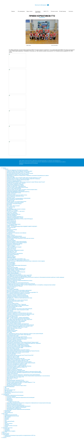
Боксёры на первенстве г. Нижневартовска (16, 186)
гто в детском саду (11, 206)
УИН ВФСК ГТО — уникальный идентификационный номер (19, 297)
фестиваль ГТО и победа (12, 210)
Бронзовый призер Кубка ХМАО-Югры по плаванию (18, 172)
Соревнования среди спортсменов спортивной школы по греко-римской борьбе (24, 372)
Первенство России (11, 193)
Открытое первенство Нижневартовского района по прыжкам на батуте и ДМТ (24, 371)
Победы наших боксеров (12, 373)
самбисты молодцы (11, 245)
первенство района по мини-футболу (15, 253)
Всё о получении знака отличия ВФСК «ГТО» (16, 258)
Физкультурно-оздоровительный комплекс (14, 392)
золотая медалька (11, 262)
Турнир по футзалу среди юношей (14, 328)
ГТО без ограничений (11, 221)
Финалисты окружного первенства (14, 369)
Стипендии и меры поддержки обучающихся (16, 407)
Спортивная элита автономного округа (15, 301)
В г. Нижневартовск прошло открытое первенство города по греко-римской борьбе (25, 333)
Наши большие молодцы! (12, 378)
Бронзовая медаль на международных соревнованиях (18, 198)
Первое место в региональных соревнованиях (17, 336)
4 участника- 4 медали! (12, 212)
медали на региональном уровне (14, 279)
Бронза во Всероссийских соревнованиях (16, 321)
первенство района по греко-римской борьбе (16, 241)
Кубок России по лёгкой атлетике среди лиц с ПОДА (18, 315)
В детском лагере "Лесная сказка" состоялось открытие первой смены (22, 189)
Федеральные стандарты (10, 431)
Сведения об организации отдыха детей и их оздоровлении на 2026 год (20, 435)
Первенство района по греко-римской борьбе (17, 339)
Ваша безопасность (9, 412)
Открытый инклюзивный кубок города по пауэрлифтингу (19, 346)
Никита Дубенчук (10, 176)
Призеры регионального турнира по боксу (16, 370)
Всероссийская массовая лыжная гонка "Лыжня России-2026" (20, 355)
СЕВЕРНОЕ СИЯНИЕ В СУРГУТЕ (13, 214)
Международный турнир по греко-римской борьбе (18, 174)
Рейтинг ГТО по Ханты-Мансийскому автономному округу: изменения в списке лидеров (26, 261)
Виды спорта (29, 11)
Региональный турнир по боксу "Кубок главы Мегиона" (19, 334)
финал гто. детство (11, 235)
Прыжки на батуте (8, 423)
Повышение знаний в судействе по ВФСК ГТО (17, 367)
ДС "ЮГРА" (7, 388)
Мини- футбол (8, 417)
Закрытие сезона (10, 255)
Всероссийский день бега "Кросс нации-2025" (16, 320)
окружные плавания (11, 256)
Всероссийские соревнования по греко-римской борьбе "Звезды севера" (22, 342)
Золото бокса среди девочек (13, 348)
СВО (5, 387)
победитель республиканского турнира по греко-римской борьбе (21, 283)
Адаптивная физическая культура (12, 415)
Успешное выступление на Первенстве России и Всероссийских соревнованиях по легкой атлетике (28, 375)
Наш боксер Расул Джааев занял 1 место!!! (16, 183)
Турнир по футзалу (11, 329)
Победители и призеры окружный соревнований (17, 295)
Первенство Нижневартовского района (15, 185)
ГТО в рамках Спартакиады (13, 289)
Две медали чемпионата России (14, 384)
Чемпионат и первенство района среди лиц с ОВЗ (17, 360)
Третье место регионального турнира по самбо (17, 363)
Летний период (62, 11)
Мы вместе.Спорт (10, 200)
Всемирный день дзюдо (12, 330)
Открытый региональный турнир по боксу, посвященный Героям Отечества (23, 350)
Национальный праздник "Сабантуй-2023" (16, 190)
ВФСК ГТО (46, 11)
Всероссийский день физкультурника (15, 199)
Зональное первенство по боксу (14, 353)
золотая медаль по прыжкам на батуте (15, 202)
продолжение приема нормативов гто (15, 216)
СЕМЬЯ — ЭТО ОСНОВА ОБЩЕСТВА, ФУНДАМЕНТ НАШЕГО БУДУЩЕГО (22, 226)
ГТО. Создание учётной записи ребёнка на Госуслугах (18, 293)
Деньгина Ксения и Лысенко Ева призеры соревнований (19, 290)
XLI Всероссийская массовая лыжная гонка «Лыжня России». (20, 173)
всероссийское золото (12, 252)
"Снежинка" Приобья (11, 223)
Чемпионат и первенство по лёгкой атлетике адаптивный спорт (20, 314)
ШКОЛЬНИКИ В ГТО (11, 219)
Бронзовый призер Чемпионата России (15, 380)
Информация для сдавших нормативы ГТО (16, 268)
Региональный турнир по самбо (13, 311)
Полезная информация (9, 386)
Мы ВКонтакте (8, 393)
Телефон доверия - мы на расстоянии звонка (16, 201)
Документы (9, 398)
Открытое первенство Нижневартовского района (17, 170)
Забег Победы (10, 310)
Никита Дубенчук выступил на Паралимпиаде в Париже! (19, 276)
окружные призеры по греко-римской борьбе (17, 242)
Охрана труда (7, 411)
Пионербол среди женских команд (14, 341)
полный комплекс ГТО (12, 225)
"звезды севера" (10, 288)
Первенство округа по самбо (13, 356)
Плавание (7, 424)
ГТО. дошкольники (11, 231)
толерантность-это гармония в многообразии (16, 232)
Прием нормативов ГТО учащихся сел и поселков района (19, 361)
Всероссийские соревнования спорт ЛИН (16, 358)
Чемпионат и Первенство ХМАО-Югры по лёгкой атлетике (19, 337)
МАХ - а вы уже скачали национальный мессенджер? (18, 318)
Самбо (6, 422)
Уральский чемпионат (11, 222)
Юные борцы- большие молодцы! (14, 203)
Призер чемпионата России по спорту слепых (16, 385)
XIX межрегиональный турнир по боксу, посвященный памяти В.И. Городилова (24, 343)
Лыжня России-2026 (11, 354)
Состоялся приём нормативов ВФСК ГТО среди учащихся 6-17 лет (21, 382)
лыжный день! (10, 230)
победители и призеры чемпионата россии (16, 271)
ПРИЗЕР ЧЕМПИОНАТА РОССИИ (14, 192)
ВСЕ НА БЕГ (9, 204)
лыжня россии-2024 (11, 227)
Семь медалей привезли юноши (14, 322)
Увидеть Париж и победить (13, 272)
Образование (10, 399)
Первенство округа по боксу (13, 357)
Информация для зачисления (11, 414)
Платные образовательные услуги (14, 404)
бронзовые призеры (11, 240)
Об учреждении (21, 11)
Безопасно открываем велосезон (14, 180)
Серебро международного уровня (14, 383)
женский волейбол (11, 264)
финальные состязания (12, 229)
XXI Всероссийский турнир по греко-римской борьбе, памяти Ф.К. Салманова (23, 178)
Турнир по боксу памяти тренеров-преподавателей (18, 323)
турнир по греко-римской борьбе (14, 188)
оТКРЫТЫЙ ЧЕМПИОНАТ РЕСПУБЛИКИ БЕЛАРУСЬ (18, 191)
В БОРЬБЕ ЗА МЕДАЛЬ (12, 215)
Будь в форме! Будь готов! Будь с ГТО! (15, 376)
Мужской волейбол (11, 263)
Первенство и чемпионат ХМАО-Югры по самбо (17, 327)
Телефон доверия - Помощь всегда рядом (16, 269)
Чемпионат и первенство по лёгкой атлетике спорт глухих (19, 313)
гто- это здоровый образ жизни (13, 224)
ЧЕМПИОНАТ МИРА (11, 257)
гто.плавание (9, 208)
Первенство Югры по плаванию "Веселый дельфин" (18, 179)
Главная (13, 11)
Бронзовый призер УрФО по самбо (14, 306)
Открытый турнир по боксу (12, 303)
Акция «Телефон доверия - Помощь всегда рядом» (18, 317)
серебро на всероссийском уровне (14, 236)
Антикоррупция (8, 410)
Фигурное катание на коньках (11, 425)
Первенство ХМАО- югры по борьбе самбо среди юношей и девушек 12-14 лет (24, 177)
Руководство (10, 400)
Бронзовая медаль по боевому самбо (15, 347)
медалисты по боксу (11, 287)
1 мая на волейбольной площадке (14, 247)
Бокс (6, 420)
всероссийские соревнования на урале (15, 250)
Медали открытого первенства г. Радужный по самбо (18, 359)
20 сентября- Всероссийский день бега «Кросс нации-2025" (19, 319)
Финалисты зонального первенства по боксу (16, 294)
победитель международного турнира (15, 217)
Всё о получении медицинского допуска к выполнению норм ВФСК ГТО (22, 292)
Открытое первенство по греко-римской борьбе (17, 300)
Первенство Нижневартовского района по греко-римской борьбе (21, 362)
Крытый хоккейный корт (10, 389)
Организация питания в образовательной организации (18, 409)
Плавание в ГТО (10, 266)
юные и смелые (10, 239)
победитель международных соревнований (16, 237)
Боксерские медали (11, 307)
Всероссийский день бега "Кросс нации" (15, 278)
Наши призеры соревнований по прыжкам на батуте (18, 349)
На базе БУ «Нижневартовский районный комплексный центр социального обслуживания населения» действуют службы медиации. (35, 277)
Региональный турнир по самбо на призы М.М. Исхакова (19, 366)
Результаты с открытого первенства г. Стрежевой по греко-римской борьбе (23, 374)
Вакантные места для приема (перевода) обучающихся (18, 406)
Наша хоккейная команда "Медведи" (15, 285)
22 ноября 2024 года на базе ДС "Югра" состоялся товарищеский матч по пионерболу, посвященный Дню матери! (31, 284)
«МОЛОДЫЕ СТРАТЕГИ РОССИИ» (14, 274)
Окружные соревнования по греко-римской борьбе (18, 291)
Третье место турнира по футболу (14, 340)
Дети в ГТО (9, 379)
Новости (6, 169)
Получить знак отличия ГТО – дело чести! (16, 211)
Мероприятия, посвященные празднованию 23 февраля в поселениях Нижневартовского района (28, 175)
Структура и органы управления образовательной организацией (20, 397)
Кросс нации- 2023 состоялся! (13, 205)
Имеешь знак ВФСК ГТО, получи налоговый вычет (18, 282)
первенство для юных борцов (13, 244)
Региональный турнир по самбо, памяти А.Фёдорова (18, 345)
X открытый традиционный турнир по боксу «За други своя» (20, 326)
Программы (7, 430)
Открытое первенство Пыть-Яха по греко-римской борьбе (19, 308)
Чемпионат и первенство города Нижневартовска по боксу (19, 280)
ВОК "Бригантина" (8, 391)
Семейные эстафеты (11, 331)
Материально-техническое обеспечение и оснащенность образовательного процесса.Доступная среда (29, 402)
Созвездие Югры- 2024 (12, 251)
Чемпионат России (11, 197)
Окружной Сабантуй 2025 (12, 316)
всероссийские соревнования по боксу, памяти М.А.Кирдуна (20, 218)
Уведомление (10, 302)
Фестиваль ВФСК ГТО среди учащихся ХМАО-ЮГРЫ (18, 260)
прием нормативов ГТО (12, 281)
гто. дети (9, 228)
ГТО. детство (9, 234)
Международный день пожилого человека (16, 209)
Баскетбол (7, 418)
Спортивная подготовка (37, 12)
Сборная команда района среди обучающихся (16, 265)
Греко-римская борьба (9, 421)
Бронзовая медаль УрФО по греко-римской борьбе (18, 352)
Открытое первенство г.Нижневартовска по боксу (17, 344)
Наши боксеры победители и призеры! (15, 184)
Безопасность (8, 436)
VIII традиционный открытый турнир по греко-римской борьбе (20, 324)
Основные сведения (11, 396)
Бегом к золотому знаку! (12, 213)
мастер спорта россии (11, 248)
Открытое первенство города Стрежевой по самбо (18, 309)
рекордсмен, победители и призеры (14, 243)
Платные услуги (54, 11)
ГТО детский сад (10, 298)
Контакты (71, 11)
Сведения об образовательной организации (28, 163)
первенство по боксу (11, 249)
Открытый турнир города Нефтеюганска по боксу (17, 187)
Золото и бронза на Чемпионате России (15, 196)
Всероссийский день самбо (13, 335)
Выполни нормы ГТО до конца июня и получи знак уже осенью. (20, 238)
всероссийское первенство (13, 254)
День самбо (9, 332)
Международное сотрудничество (14, 408)
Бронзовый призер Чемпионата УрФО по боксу (17, 195)
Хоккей (6, 426)
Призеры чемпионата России (13, 270)
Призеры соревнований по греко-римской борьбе (18, 305)
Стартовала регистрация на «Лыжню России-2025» (18, 296)
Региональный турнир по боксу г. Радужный (16, 304)
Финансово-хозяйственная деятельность (15, 405)
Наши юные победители (12, 368)
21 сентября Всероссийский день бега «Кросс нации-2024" (19, 275)
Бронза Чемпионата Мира (12, 267)
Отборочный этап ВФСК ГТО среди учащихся (16, 365)
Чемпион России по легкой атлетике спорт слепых (18, 381)
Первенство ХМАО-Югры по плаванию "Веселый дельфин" (19, 171)
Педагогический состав (14, 401)
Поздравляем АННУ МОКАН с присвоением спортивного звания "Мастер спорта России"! (26, 182)
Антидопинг (7, 428)
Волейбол (7, 419)
